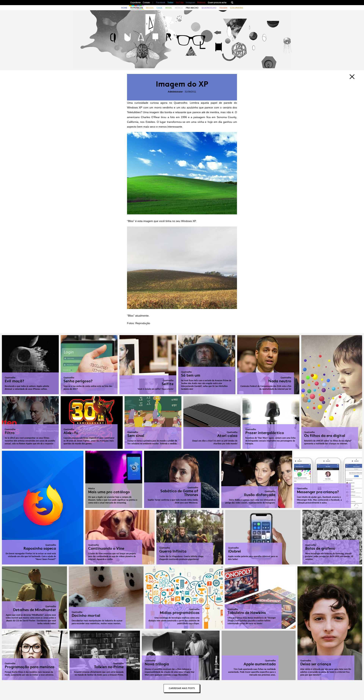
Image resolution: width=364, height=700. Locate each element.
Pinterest (201, 2)
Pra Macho (192, 7)
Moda (168, 7)
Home (124, 7)
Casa (159, 7)
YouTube (180, 2)
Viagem (223, 7)
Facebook (160, 2)
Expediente (135, 2)
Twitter (170, 2)
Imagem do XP (182, 84)
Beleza (150, 7)
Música (179, 7)
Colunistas (236, 7)
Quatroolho (209, 7)
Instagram (190, 2)
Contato (146, 2)
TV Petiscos (136, 7)
